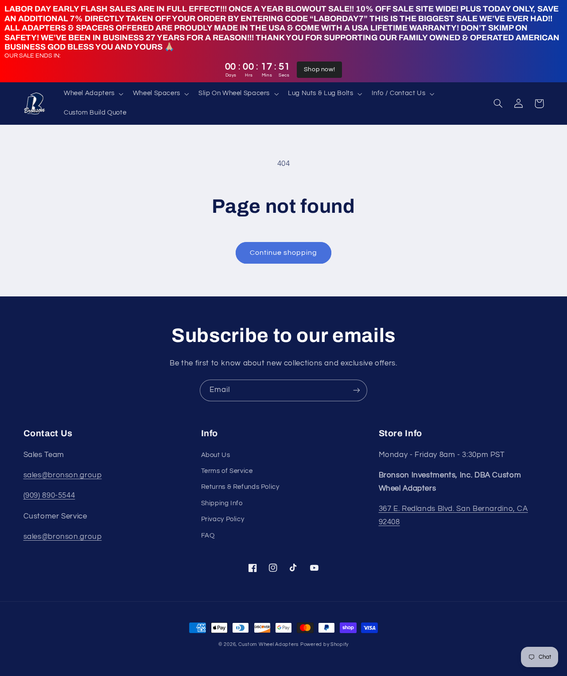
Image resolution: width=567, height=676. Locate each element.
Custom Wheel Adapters (268, 644)
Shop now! (319, 69)
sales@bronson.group (62, 475)
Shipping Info (222, 503)
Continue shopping (284, 252)
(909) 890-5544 (49, 495)
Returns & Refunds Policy (240, 487)
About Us (215, 455)
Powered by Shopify (324, 644)
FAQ (208, 535)
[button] (92, 94)
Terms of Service (227, 471)
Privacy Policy (223, 519)
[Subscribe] (356, 390)
